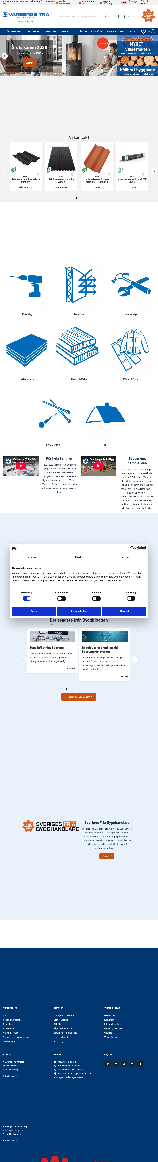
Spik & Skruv (53, 444)
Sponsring (58, 1041)
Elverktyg (27, 314)
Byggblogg (8, 1024)
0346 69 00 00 (76, 1069)
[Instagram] (124, 1063)
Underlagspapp (132, 179)
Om (4, 1015)
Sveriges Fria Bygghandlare (16, 1037)
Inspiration (68, 31)
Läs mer (29, 63)
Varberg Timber (10, 1033)
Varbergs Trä (10, 1007)
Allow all (124, 611)
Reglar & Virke (79, 379)
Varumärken (51, 31)
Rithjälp (57, 1024)
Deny (34, 611)
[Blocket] (141, 1063)
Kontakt (132, 31)
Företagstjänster (62, 1037)
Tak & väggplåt (61, 179)
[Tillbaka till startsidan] (26, 15)
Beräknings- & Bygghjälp (65, 1033)
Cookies (108, 1033)
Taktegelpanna (97, 179)
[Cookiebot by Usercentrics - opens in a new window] (132, 548)
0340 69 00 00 (21, 1)
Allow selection (79, 611)
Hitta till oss (8, 1076)
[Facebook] (108, 1063)
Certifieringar (9, 1041)
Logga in (132, 2)
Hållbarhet (34, 31)
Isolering (79, 314)
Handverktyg (131, 314)
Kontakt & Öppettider (13, 1020)
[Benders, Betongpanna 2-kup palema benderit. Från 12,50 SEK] (26, 158)
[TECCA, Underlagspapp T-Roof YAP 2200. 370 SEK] (132, 158)
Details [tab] (79, 557)
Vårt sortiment (14, 31)
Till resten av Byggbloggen (77, 697)
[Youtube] (116, 1063)
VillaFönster (9, 1028)
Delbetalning (110, 1015)
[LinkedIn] (133, 1063)
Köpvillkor (109, 1020)
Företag (145, 4)
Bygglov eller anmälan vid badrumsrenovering (100, 649)
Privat (144, 1)
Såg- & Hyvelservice (63, 1028)
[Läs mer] (58, 55)
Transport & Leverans (64, 1015)
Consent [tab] (32, 557)
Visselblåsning (111, 1037)
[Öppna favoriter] (143, 31)
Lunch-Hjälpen (115, 31)
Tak (104, 444)
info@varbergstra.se (67, 1062)
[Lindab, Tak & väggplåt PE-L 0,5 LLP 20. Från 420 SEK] (61, 158)
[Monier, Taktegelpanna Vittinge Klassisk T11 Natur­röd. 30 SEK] (97, 158)
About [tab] (125, 557)
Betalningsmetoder (113, 1028)
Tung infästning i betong (47, 647)
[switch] (61, 598)
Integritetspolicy (112, 1024)
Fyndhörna (97, 31)
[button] (106, 16)
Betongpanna (25, 179)
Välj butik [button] (126, 16)
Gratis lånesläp (61, 1020)
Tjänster (82, 31)
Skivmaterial (27, 379)
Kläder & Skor (130, 379)
